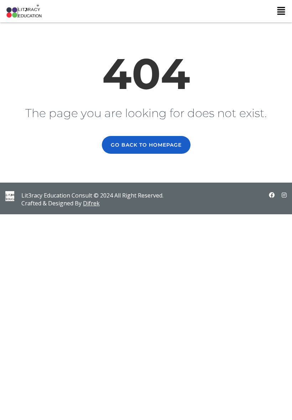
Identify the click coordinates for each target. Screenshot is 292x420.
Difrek (91, 203)
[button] (281, 11)
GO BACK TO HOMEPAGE (146, 145)
